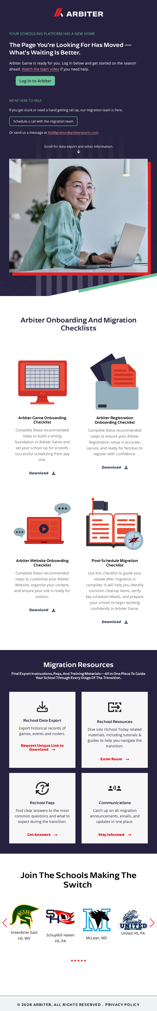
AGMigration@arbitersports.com (73, 132)
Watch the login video (40, 69)
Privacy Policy (122, 1004)
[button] (5, 922)
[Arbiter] (79, 11)
